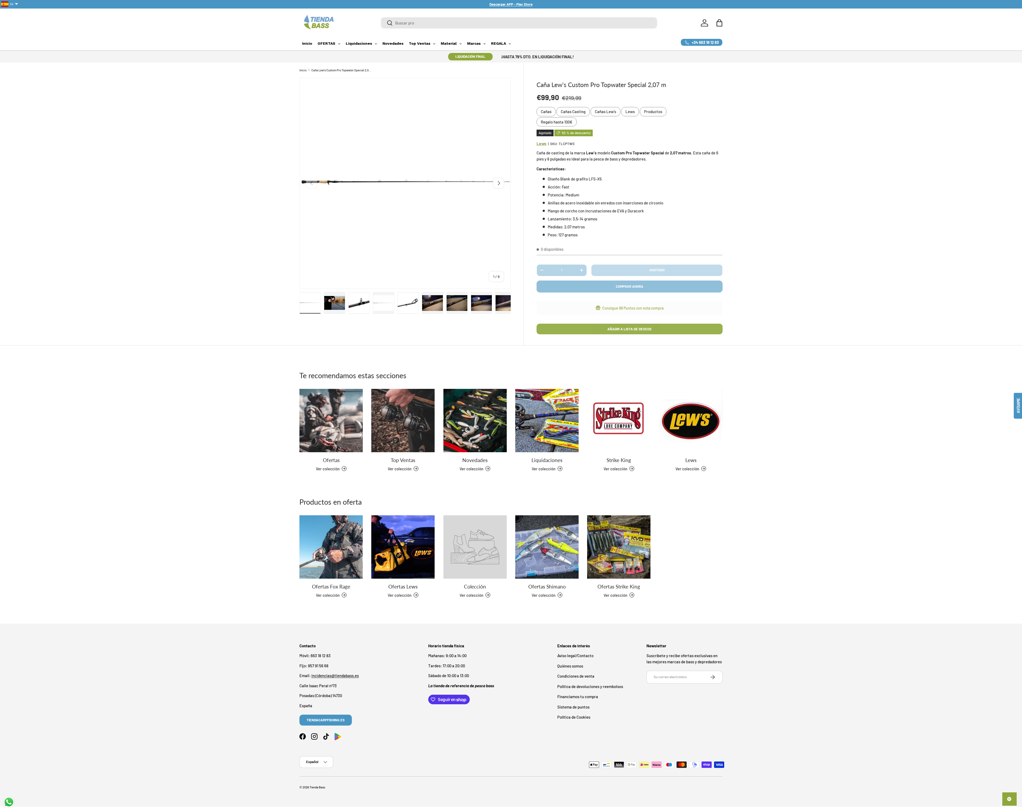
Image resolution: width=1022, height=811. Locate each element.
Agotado (657, 270)
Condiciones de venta (575, 676)
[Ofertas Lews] (403, 547)
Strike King (619, 460)
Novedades (475, 460)
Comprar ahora (629, 286)
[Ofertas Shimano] (547, 547)
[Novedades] (475, 420)
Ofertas (331, 460)
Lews (630, 111)
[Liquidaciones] (547, 420)
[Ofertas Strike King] (618, 547)
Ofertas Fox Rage (331, 586)
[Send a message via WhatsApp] (9, 802)
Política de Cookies (573, 717)
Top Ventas (403, 460)
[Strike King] (618, 420)
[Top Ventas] (403, 420)
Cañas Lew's (605, 111)
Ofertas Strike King (618, 586)
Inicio (303, 70)
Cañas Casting (573, 111)
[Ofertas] (331, 420)
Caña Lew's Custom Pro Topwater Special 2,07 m (341, 70)
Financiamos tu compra (577, 696)
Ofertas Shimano (547, 586)
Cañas (546, 111)
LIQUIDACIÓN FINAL (470, 56)
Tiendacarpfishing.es (326, 720)
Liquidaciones (546, 460)
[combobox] (519, 22)
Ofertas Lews (403, 586)
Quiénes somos (570, 666)
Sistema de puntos (573, 707)
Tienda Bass (317, 787)
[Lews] (691, 420)
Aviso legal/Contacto (575, 655)
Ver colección (471, 594)
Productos (653, 111)
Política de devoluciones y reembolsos (590, 686)
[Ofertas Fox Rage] (331, 547)
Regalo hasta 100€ (556, 122)
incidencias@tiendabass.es (335, 675)
